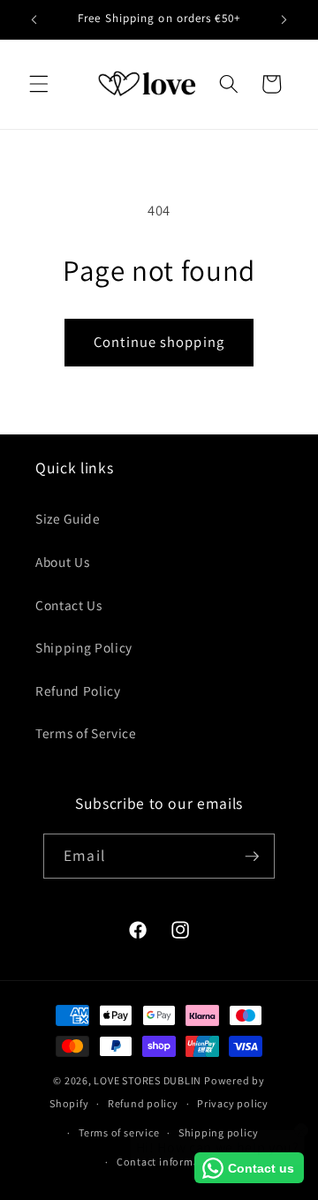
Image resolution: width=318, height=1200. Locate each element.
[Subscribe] (252, 856)
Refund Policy (78, 690)
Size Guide (68, 518)
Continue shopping (159, 341)
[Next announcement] (284, 19)
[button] (39, 84)
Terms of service (119, 1132)
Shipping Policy (83, 647)
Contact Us (68, 605)
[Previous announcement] (34, 19)
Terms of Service (86, 733)
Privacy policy (233, 1103)
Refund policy (143, 1103)
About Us (62, 561)
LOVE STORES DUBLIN (147, 1080)
